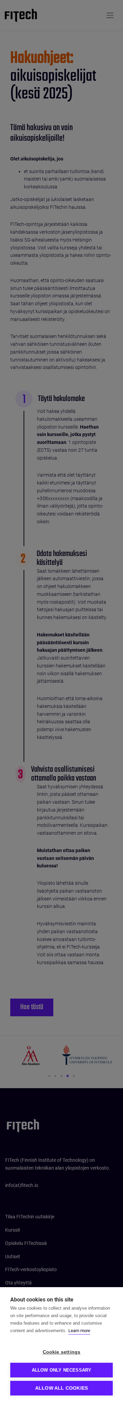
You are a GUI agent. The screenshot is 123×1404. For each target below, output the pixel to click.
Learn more (79, 1330)
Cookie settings (62, 1352)
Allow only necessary (62, 1370)
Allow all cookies (61, 1388)
